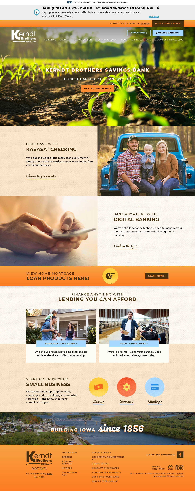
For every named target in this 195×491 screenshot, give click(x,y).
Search (145, 24)
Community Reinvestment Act (108, 458)
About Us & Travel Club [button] (169, 40)
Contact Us (117, 23)
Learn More (156, 276)
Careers (67, 457)
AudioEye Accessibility (106, 472)
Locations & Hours (169, 23)
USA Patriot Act (69, 473)
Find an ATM (69, 452)
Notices (67, 468)
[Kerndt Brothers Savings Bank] (23, 36)
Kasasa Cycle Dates (105, 468)
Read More (154, 17)
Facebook (180, 454)
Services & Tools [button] (106, 40)
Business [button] (65, 40)
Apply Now (138, 32)
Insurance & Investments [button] (136, 40)
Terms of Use (100, 464)
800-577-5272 (39, 468)
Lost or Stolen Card (105, 477)
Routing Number (67, 462)
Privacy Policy (101, 452)
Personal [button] (50, 40)
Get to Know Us (96, 88)
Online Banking (168, 32)
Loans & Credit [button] (83, 40)
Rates (132, 23)
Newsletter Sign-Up (105, 481)
